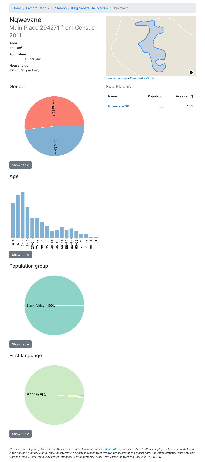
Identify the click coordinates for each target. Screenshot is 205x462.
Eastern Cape (36, 8)
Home (17, 8)
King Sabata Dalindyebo (89, 8)
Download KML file (142, 78)
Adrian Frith (48, 449)
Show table (20, 165)
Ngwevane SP (118, 106)
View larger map (116, 78)
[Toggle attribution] (191, 72)
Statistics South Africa (106, 449)
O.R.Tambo (59, 8)
